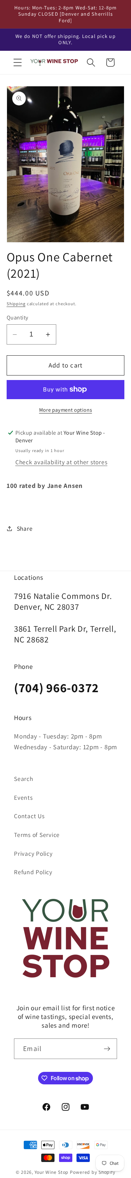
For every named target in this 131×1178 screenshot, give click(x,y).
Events (23, 797)
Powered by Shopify (92, 1172)
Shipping (16, 304)
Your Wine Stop (52, 1172)
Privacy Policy (33, 853)
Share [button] (25, 528)
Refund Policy (33, 872)
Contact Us (29, 816)
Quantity (17, 317)
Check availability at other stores (61, 462)
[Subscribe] (107, 1048)
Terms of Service (37, 835)
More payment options (65, 409)
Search (23, 779)
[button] (17, 62)
